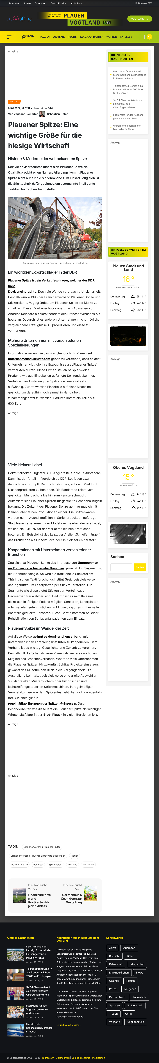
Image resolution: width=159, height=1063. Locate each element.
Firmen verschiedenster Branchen (39, 568)
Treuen (113, 1013)
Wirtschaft (88, 864)
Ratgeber (126, 37)
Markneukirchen (119, 972)
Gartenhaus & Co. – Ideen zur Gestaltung (71, 898)
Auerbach (129, 947)
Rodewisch (139, 997)
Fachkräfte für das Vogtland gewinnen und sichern (128, 116)
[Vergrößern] (142, 329)
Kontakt (27, 3)
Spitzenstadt (55, 864)
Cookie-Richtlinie (58, 3)
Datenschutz (40, 3)
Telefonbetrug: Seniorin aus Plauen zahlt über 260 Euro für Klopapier (128, 89)
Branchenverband (68, 636)
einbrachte (28, 291)
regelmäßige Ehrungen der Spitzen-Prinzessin (42, 703)
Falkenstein (116, 964)
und (11, 568)
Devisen (14, 291)
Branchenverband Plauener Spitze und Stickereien (38, 855)
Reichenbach (117, 997)
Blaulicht (114, 956)
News (139, 972)
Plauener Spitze (19, 864)
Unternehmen (88, 563)
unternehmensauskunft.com (29, 359)
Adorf (112, 947)
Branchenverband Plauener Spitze (42, 846)
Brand (130, 956)
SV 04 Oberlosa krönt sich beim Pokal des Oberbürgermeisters (127, 104)
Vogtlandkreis (135, 1021)
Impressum (14, 3)
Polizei (72, 37)
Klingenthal (137, 964)
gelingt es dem (44, 636)
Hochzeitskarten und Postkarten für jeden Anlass (39, 900)
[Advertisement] (55, 75)
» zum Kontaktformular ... (69, 1025)
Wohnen (111, 37)
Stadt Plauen (52, 715)
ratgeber (14, 101)
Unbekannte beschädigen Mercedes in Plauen (127, 127)
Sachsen (114, 1005)
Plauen (45, 37)
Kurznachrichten (91, 37)
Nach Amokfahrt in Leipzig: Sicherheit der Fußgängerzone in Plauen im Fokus (129, 75)
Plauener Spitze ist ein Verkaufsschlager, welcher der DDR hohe (51, 283)
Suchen (117, 557)
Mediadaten (76, 3)
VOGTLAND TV (139, 18)
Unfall (128, 1013)
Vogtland (59, 37)
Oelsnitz (114, 980)
